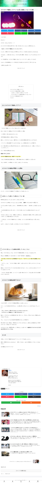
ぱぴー (10, 370)
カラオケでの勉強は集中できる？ (17, 96)
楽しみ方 (8, 388)
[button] (39, 241)
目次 (19, 86)
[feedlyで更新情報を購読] (9, 385)
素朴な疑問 (3, 388)
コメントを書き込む (21, 470)
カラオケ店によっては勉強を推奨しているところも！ (22, 94)
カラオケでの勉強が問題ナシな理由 (17, 91)
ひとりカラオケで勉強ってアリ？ (17, 89)
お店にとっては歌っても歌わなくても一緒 (20, 92)
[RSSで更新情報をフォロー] (10, 385)
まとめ (12, 97)
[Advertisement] (21, 76)
